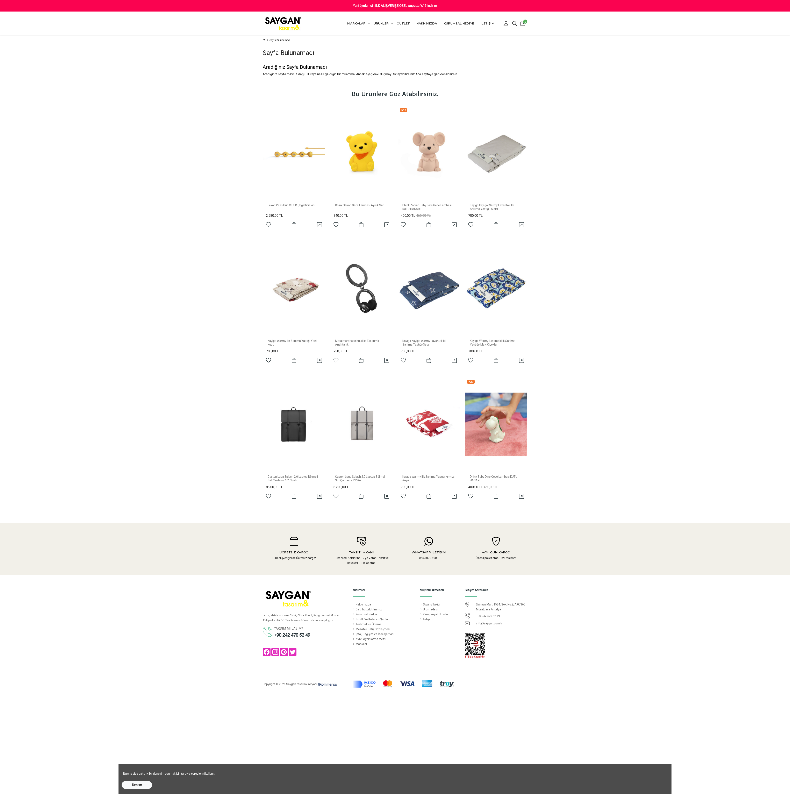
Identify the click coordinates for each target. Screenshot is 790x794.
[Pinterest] (284, 652)
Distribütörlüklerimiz (369, 609)
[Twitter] (292, 652)
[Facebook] (267, 652)
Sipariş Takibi (431, 604)
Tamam (137, 785)
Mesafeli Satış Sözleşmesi (373, 629)
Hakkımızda (426, 23)
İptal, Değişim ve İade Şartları (375, 634)
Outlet (403, 23)
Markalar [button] (356, 23)
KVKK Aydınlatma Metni (371, 639)
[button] (506, 23)
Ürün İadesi (430, 609)
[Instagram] (275, 652)
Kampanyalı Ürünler (435, 614)
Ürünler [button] (381, 23)
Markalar (361, 644)
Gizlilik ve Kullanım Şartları (372, 619)
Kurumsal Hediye (459, 23)
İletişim (487, 23)
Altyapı (313, 684)
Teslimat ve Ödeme (368, 624)
